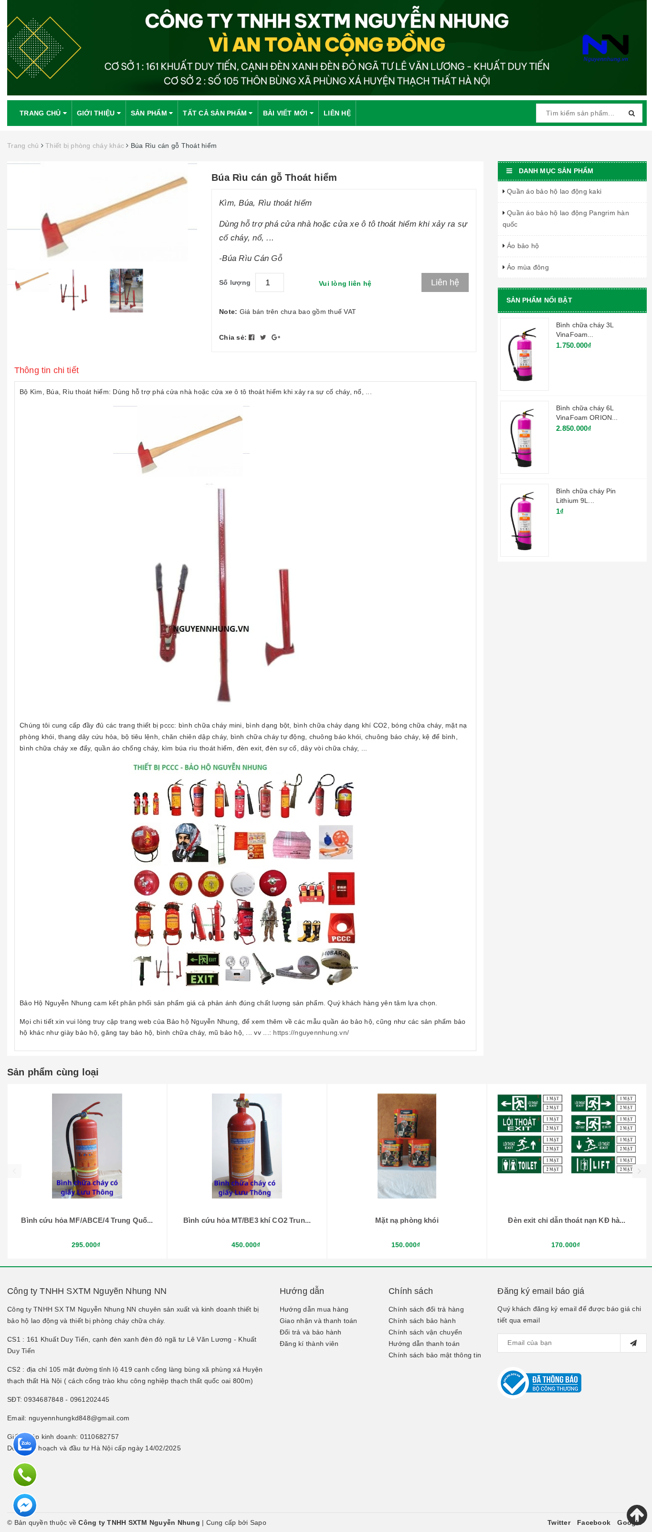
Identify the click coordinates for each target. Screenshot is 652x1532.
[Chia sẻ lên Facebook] (253, 337)
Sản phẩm (150, 113)
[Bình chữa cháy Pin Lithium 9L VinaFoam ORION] (525, 519)
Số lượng (235, 282)
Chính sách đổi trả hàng (426, 1309)
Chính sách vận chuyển (425, 1332)
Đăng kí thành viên (309, 1343)
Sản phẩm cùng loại (53, 1072)
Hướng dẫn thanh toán (424, 1343)
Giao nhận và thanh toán (319, 1320)
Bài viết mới (286, 113)
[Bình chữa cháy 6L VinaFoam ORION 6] (525, 437)
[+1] (276, 337)
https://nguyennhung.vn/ (311, 1032)
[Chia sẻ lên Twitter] (264, 337)
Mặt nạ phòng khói (407, 1220)
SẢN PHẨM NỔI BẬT (539, 300)
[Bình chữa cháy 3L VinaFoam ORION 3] (525, 354)
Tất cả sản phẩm (216, 113)
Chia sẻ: (233, 337)
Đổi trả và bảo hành (311, 1332)
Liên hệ (337, 113)
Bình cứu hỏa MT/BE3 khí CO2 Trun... (247, 1220)
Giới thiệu (97, 113)
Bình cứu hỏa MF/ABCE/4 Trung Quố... (87, 1220)
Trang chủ (41, 113)
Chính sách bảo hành (422, 1320)
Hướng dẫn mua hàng (314, 1309)
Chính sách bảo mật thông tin (435, 1355)
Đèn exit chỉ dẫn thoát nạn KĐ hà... (566, 1220)
